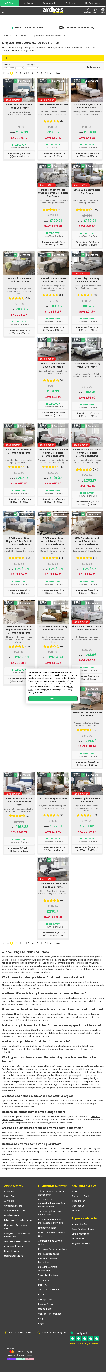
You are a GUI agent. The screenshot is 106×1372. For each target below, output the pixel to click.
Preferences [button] (39, 693)
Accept (53, 699)
